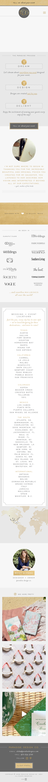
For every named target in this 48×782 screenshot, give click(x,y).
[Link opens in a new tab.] (10, 236)
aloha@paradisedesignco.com (27, 751)
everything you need (28, 72)
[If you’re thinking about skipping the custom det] (24, 666)
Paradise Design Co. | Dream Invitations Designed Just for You (24, 12)
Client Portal (24, 765)
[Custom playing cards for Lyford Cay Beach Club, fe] (24, 619)
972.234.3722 (27, 754)
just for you (32, 93)
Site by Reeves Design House (24, 779)
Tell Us (24, 126)
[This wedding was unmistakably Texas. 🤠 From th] (24, 714)
